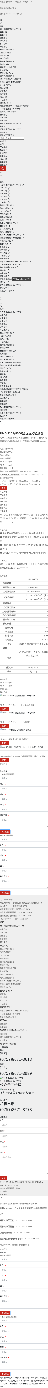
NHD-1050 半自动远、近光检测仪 (17, 705)
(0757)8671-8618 (23, 909)
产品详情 (3, 492)
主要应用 (3, 498)
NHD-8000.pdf (6, 461)
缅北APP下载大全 (14, 1377)
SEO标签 (3, 1191)
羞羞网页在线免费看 (31, 1383)
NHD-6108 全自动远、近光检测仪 (15, 722)
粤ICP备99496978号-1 (9, 1185)
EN (1, 172)
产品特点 (3, 495)
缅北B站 (35, 1377)
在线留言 (5, 1046)
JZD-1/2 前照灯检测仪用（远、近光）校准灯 (22, 756)
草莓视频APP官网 (26, 1380)
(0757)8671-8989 (25, 912)
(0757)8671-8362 (25, 915)
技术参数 (3, 501)
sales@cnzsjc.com (20, 918)
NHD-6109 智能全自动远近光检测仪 (14, 739)
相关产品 (3, 508)
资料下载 (3, 504)
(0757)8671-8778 (20, 906)
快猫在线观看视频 (15, 1383)
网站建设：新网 (10, 1188)
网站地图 (3, 1377)
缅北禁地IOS (27, 1377)
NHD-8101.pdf (6, 465)
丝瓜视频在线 (13, 1380)
